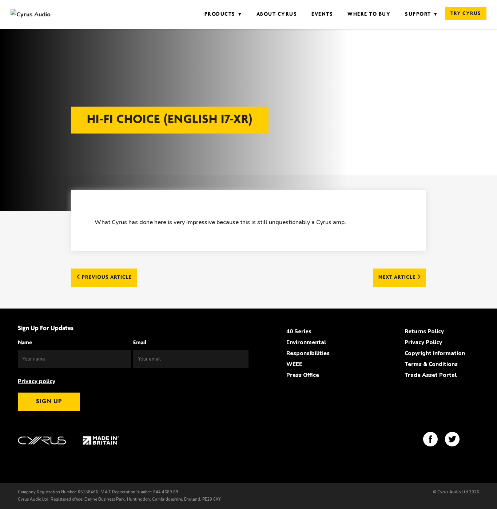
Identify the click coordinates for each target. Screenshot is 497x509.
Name (25, 343)
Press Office (302, 375)
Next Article (397, 277)
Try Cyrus (465, 13)
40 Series (298, 331)
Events (322, 14)
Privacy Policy (423, 342)
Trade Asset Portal (431, 375)
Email (139, 343)
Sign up (49, 401)
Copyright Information (435, 353)
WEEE (294, 364)
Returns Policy (424, 331)
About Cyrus (277, 14)
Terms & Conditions (431, 364)
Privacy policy (36, 381)
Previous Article (106, 277)
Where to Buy (368, 14)
